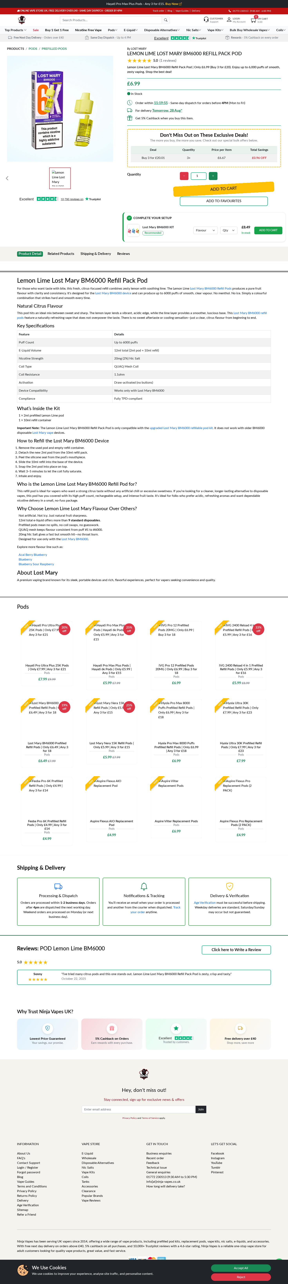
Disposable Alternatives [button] (160, 30)
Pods (33, 48)
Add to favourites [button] (223, 201)
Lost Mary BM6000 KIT (158, 227)
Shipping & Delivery (96, 254)
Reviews (123, 254)
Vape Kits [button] (214, 30)
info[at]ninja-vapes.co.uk (163, 1181)
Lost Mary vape (42, 432)
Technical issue (156, 1167)
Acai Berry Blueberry (33, 554)
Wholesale (89, 1158)
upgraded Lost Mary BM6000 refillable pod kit (181, 428)
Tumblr (215, 1167)
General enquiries (158, 1172)
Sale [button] (36, 30)
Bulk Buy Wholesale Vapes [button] (248, 30)
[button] (152, 61)
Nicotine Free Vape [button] (88, 30)
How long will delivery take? (165, 1186)
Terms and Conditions (32, 1186)
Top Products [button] (14, 30)
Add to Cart (268, 230)
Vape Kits (88, 1172)
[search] (166, 20)
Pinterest (217, 1172)
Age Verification (205, 902)
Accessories (90, 1186)
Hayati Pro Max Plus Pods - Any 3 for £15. (142, 3)
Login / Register (27, 1167)
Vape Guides (182, 11)
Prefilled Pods (54, 48)
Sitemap (22, 1210)
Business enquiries (159, 1153)
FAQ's (21, 1158)
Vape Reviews (91, 1200)
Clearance (88, 1191)
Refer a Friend (26, 1214)
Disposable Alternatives (98, 1162)
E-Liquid (87, 1153)
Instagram (218, 1158)
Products (15, 48)
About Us (23, 1153)
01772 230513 (239, 11)
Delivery (196, 11)
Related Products (61, 254)
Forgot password (28, 1172)
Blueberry (25, 559)
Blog (170, 11)
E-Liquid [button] (129, 30)
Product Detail (30, 254)
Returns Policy (27, 1195)
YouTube (216, 1162)
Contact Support (28, 1162)
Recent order (155, 1158)
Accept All (241, 1268)
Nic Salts (88, 1167)
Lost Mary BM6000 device (113, 293)
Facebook (217, 1153)
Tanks (85, 1181)
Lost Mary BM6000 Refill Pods (211, 288)
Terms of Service (150, 1118)
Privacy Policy (129, 1118)
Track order (158, 11)
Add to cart (223, 189)
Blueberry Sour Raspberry (36, 564)
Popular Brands (92, 1195)
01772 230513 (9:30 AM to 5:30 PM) (171, 1177)
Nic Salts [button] (192, 30)
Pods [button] (111, 30)
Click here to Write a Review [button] (236, 950)
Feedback (152, 1162)
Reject (241, 1277)
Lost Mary (139, 49)
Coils (85, 1177)
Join (201, 1109)
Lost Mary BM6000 (75, 539)
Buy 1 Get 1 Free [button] (57, 30)
